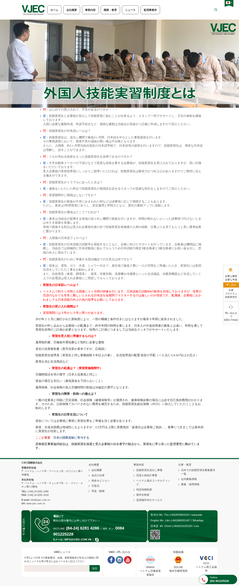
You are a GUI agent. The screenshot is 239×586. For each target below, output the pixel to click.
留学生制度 (142, 494)
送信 (94, 568)
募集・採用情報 (190, 484)
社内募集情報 (189, 479)
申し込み (231, 285)
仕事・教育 (184, 464)
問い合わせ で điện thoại (231, 316)
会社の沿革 (98, 475)
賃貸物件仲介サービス (149, 499)
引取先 (95, 485)
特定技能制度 (144, 489)
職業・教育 (110, 9)
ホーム (54, 9)
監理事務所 (150, 9)
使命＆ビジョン (100, 480)
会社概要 (71, 9)
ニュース (130, 9)
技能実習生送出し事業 (149, 470)
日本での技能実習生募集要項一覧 (198, 472)
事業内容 (90, 9)
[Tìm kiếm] (215, 9)
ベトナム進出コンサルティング (153, 482)
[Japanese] (228, 2)
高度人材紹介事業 (146, 475)
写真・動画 (98, 491)
